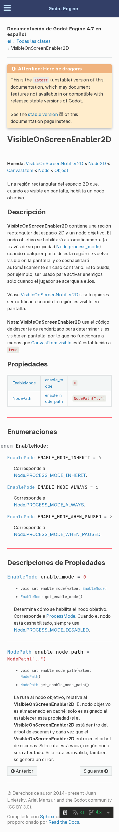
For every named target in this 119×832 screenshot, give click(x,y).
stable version (43, 114)
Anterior (24, 771)
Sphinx (47, 816)
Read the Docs (63, 822)
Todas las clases (33, 41)
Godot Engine (63, 8)
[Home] (9, 41)
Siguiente (94, 771)
